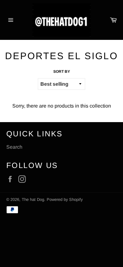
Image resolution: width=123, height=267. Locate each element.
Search (14, 147)
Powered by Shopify (65, 199)
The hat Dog (33, 199)
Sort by (61, 71)
